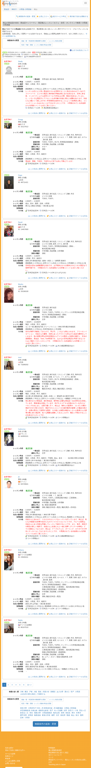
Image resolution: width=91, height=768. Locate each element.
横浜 (26, 692)
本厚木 (78, 713)
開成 (68, 715)
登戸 (72, 692)
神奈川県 (23, 708)
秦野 (53, 715)
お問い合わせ (10, 763)
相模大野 (37, 713)
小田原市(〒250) (34, 708)
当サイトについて (55, 755)
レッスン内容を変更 (55, 41)
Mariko (20, 284)
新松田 (62, 715)
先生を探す (9, 748)
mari (19, 357)
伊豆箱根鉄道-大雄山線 (28, 710)
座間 (62, 713)
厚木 (73, 713)
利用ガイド (9, 756)
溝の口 (66, 692)
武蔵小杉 (46, 692)
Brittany (21, 550)
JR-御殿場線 (58, 708)
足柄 (21, 717)
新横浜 (52, 692)
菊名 (39, 692)
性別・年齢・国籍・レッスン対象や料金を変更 (36, 45)
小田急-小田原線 (25, 9)
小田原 (77, 692)
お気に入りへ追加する (57, 113)
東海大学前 (46, 715)
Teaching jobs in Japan (57, 764)
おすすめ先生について (80, 50)
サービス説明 (10, 754)
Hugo (20, 175)
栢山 (72, 715)
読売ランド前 (73, 710)
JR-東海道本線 (46, 708)
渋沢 (57, 715)
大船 (35, 692)
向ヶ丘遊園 (58, 710)
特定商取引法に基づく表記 (58, 753)
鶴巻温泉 (37, 715)
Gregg (20, 119)
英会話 (6, 9)
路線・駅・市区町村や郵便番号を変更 (33, 41)
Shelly (20, 61)
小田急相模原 (47, 713)
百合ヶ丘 (82, 710)
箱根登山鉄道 (43, 710)
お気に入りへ (44, 16)
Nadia (20, 620)
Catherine (21, 429)
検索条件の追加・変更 (27, 16)
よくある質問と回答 (12, 761)
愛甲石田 (23, 715)
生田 (65, 710)
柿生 (31, 713)
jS (19, 477)
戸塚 (30, 692)
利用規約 (51, 748)
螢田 (81, 715)
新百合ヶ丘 (24, 713)
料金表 (7, 758)
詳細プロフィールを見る (78, 113)
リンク (50, 757)
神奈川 (14, 9)
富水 (77, 715)
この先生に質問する (38, 113)
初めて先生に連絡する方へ (15, 750)
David (20, 222)
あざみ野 (60, 692)
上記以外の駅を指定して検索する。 (33, 694)
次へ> (29, 685)
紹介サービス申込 (59, 16)
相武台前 (56, 713)
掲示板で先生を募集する (79, 16)
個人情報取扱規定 (55, 750)
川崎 (21, 692)
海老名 (67, 713)
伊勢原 (30, 715)
